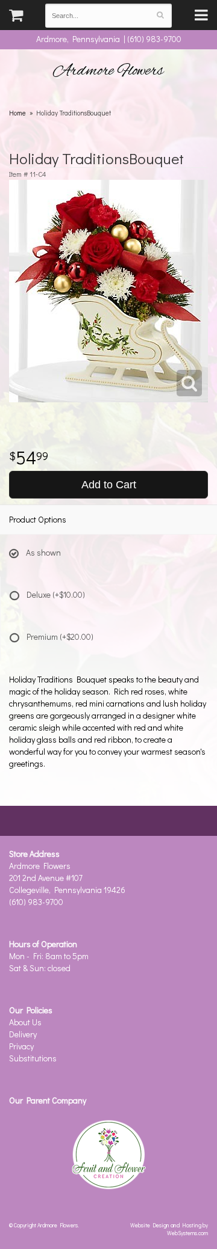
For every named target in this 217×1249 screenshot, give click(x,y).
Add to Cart (108, 485)
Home (17, 112)
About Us (25, 1022)
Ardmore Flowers (108, 71)
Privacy (21, 1046)
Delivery (23, 1034)
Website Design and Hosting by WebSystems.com (169, 1228)
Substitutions (33, 1058)
